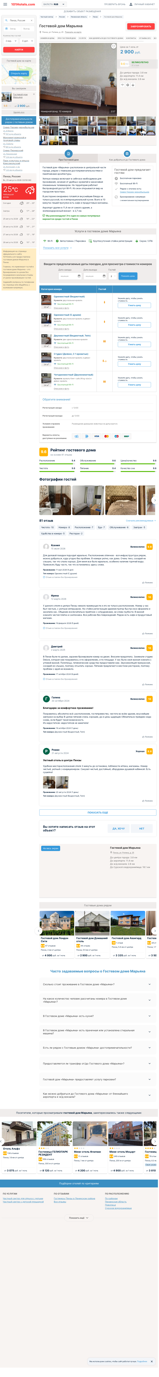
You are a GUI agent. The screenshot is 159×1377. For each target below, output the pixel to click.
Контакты (131, 38)
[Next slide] (155, 500)
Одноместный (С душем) (67, 314)
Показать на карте (73, 32)
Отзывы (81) (145, 38)
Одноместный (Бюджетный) (69, 296)
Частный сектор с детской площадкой (23, 1201)
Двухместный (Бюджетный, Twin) (72, 335)
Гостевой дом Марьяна (20, 95)
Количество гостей (12, 35)
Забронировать (141, 26)
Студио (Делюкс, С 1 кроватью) (71, 354)
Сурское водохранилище (118, 1208)
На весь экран (50, 848)
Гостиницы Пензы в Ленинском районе (74, 1198)
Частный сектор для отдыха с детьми (23, 1198)
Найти (19, 49)
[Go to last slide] (38, 931)
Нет (141, 828)
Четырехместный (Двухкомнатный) (73, 374)
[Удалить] (34, 94)
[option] (78, 79)
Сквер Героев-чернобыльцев (134, 192)
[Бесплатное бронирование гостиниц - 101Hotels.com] (23, 4)
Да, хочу (119, 828)
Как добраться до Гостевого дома (106, 38)
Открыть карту (19, 73)
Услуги (82, 38)
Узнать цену (134, 305)
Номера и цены (47, 38)
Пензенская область (116, 1201)
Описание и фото (61, 308)
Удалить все (18, 112)
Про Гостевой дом (67, 38)
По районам (111, 1198)
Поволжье (110, 1205)
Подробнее (142, 1361)
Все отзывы (60, 1201)
